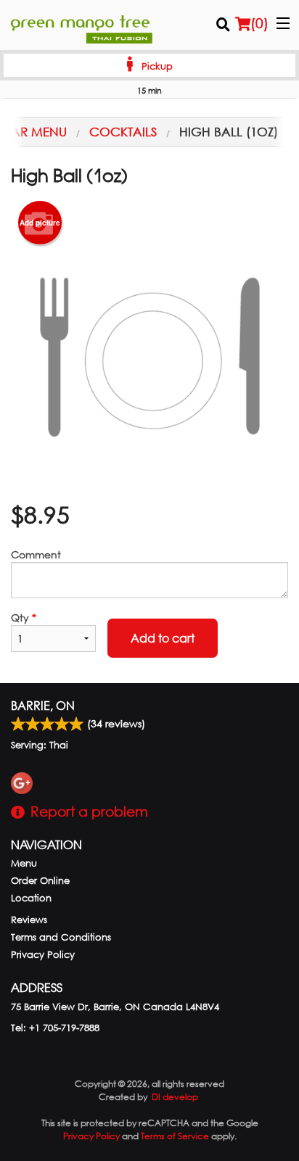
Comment (36, 554)
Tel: (55, 1028)
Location (31, 898)
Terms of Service (175, 1136)
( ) (259, 23)
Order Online (40, 881)
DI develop (175, 1097)
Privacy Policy (43, 955)
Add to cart (162, 637)
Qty (23, 617)
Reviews (29, 920)
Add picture (40, 223)
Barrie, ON (43, 705)
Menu (24, 863)
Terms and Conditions (61, 937)
